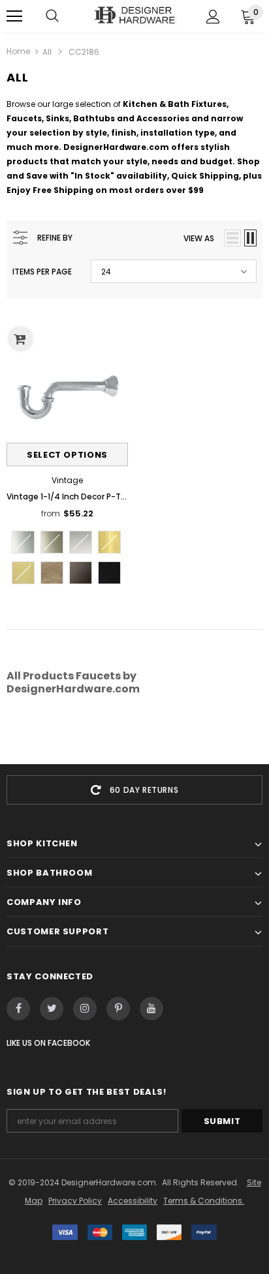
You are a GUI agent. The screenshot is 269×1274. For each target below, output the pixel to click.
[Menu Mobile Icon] (14, 16)
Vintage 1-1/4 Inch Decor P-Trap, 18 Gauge (67, 496)
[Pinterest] (118, 1008)
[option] (134, 790)
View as (198, 238)
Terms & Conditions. (203, 1200)
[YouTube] (151, 1008)
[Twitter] (51, 1008)
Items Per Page (42, 271)
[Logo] (134, 16)
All (47, 51)
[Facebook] (18, 1008)
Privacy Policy (75, 1200)
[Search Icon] (52, 16)
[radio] (23, 542)
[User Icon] (213, 16)
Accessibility (132, 1200)
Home (18, 51)
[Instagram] (85, 1008)
